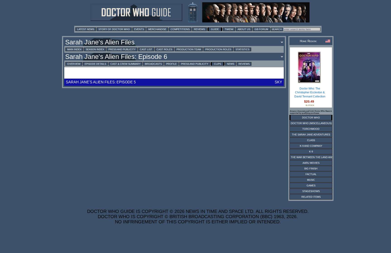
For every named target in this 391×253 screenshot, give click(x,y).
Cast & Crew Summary (125, 64)
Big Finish (310, 168)
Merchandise (157, 29)
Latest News (85, 29)
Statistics (242, 49)
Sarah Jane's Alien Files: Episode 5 (101, 82)
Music (311, 179)
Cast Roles (164, 49)
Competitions (180, 29)
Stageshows (311, 191)
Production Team (188, 49)
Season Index (95, 49)
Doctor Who (311, 117)
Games (311, 185)
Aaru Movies (311, 162)
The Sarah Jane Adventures (311, 134)
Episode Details (95, 64)
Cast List (146, 49)
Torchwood (310, 129)
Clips (217, 64)
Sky (278, 82)
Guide (215, 29)
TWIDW (229, 29)
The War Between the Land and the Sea (317, 157)
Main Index (74, 49)
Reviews (199, 29)
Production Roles (218, 49)
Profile (171, 64)
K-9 (311, 151)
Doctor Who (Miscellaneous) (311, 123)
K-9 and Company (311, 146)
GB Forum (261, 29)
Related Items (311, 196)
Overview (73, 64)
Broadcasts (153, 64)
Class (311, 140)
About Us (244, 29)
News (230, 64)
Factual (311, 174)
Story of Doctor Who (114, 29)
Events (139, 29)
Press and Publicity (122, 49)
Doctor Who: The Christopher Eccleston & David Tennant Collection (309, 92)
